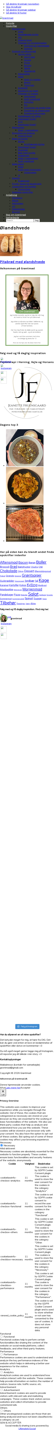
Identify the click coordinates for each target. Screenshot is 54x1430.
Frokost (2, 576)
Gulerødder (7, 580)
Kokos (22, 585)
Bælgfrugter (24, 566)
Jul (36, 580)
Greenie (18, 576)
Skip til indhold (13, 6)
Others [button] (3, 1407)
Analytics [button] (5, 1369)
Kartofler (14, 585)
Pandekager (6, 594)
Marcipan (18, 590)
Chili (41, 566)
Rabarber (24, 595)
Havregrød (19, 581)
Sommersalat (18, 599)
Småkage (42, 595)
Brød (13, 566)
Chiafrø (34, 567)
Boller (41, 562)
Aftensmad (9, 562)
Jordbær (29, 580)
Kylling (32, 585)
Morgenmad (32, 589)
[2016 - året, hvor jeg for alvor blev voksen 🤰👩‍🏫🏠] (6, 839)
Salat (33, 594)
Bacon (23, 562)
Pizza (17, 594)
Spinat (29, 598)
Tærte (28, 604)
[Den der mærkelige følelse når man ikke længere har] (20, 678)
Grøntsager (32, 575)
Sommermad (6, 598)
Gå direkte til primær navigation (22, 3)
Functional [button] (5, 1333)
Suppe (38, 598)
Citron (21, 571)
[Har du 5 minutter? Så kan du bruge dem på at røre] (6, 657)
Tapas (44, 599)
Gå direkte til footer (16, 12)
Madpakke (6, 589)
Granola (10, 575)
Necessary (9, 1145)
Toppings (20, 603)
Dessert (29, 571)
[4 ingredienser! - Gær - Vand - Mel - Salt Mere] (34, 683)
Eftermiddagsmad (43, 571)
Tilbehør (8, 602)
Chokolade (8, 570)
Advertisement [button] (8, 1387)
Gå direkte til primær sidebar (21, 9)
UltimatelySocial (27, 1428)
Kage (44, 580)
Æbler (33, 603)
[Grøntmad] (6, 18)
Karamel (4, 585)
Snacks (49, 595)
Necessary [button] (6, 1142)
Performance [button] (7, 1351)
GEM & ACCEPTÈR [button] (10, 1422)
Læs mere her (13, 1087)
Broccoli (4, 566)
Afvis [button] (3, 1087)
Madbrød (42, 585)
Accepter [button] (25, 1087)
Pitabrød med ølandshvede (22, 262)
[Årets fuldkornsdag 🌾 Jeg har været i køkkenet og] (20, 922)
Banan (32, 562)
